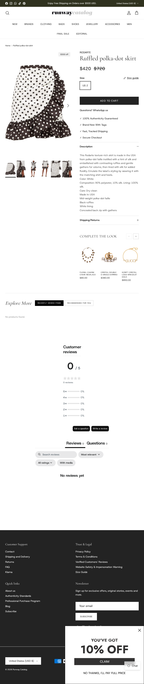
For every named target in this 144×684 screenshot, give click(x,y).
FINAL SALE (63, 33)
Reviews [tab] (75, 443)
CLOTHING (46, 24)
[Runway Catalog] (72, 13)
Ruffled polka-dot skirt (23, 45)
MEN (129, 24)
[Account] (128, 13)
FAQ (7, 567)
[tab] (97, 443)
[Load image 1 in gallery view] (38, 103)
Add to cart (109, 100)
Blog (7, 606)
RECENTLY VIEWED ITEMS (49, 303)
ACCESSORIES (112, 24)
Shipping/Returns (90, 220)
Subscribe (11, 611)
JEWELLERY (92, 24)
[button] (73, 391)
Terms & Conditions (86, 556)
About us (10, 590)
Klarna (8, 572)
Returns (9, 561)
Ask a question (81, 428)
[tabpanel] (72, 482)
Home (7, 45)
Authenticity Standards (18, 595)
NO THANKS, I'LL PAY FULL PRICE (104, 673)
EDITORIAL (81, 33)
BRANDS (28, 24)
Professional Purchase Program (22, 601)
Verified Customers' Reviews (92, 561)
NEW (14, 24)
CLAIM (104, 661)
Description (86, 146)
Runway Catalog (20, 669)
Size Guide (81, 572)
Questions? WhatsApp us (94, 110)
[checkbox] (66, 462)
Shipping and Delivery (17, 556)
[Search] (7, 13)
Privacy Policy (83, 551)
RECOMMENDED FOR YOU (79, 303)
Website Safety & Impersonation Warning (99, 567)
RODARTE (85, 52)
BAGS (62, 24)
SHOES (75, 24)
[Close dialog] (139, 630)
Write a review (100, 428)
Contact (9, 551)
